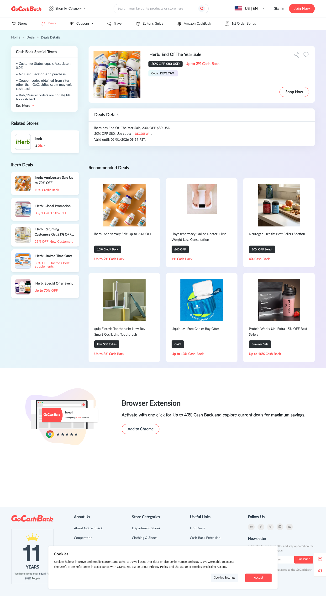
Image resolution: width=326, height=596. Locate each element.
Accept (258, 578)
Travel (118, 23)
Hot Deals (197, 528)
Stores (22, 23)
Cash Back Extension (205, 538)
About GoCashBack (88, 528)
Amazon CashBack (197, 23)
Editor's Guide (153, 23)
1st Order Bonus (243, 23)
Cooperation (83, 538)
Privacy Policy (158, 567)
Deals (52, 23)
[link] (15, 37)
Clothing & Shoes (144, 538)
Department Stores (146, 528)
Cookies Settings (224, 578)
